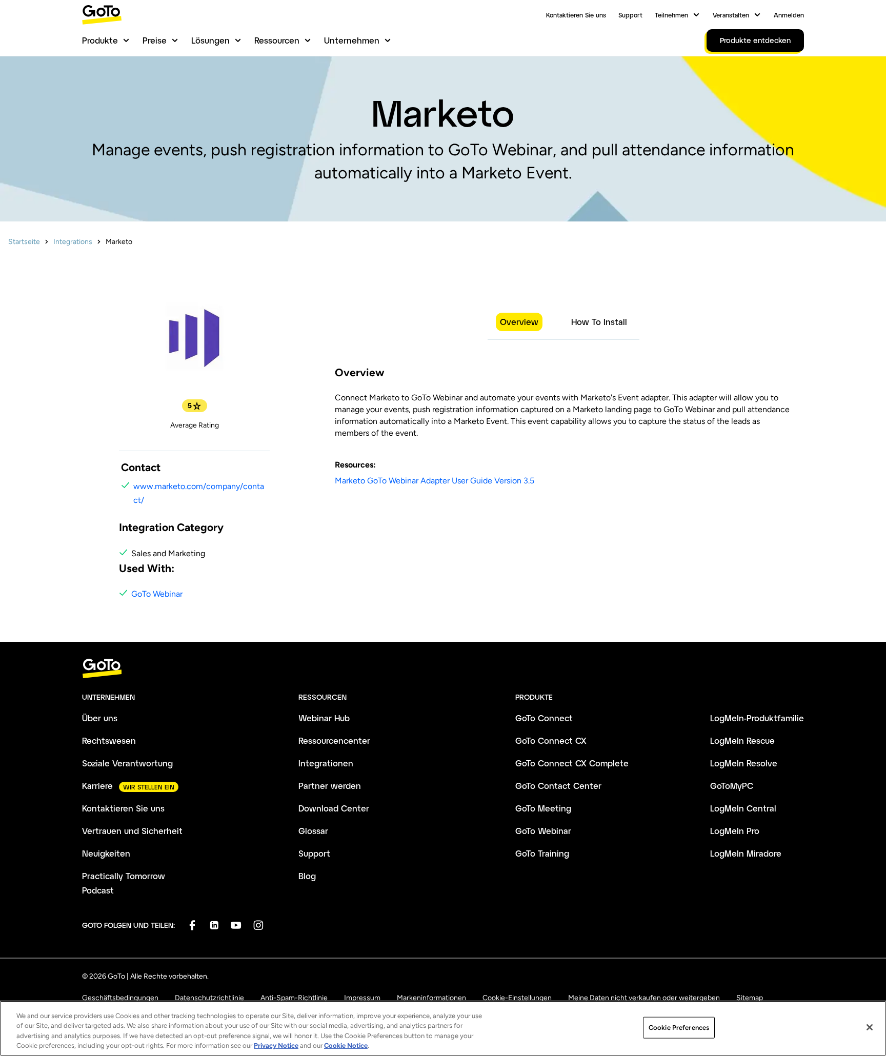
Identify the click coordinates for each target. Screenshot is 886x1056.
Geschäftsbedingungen (120, 997)
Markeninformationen (431, 997)
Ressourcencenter (334, 740)
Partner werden (329, 785)
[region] (443, 1028)
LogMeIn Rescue (742, 740)
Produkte (100, 40)
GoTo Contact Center (558, 785)
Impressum (362, 997)
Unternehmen (351, 40)
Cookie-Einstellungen (517, 997)
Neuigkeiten (106, 853)
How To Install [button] (599, 322)
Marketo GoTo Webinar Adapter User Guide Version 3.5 (434, 480)
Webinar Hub (324, 718)
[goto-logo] (443, 668)
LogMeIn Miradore (745, 853)
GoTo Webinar (157, 594)
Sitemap (749, 997)
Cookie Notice (346, 1045)
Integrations (72, 241)
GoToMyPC (731, 785)
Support (630, 14)
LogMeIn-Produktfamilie (757, 718)
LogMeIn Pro (734, 831)
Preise (155, 40)
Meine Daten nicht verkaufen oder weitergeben (644, 997)
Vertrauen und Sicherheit (132, 831)
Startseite (24, 241)
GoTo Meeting (543, 808)
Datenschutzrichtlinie (209, 997)
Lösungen (210, 40)
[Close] (869, 1027)
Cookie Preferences (679, 1027)
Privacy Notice (276, 1045)
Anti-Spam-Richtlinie (294, 997)
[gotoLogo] (102, 14)
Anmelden (789, 14)
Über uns (99, 718)
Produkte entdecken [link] (755, 40)
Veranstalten (731, 14)
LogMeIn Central (743, 808)
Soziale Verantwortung (127, 763)
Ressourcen (276, 40)
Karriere (97, 785)
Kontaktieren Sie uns (576, 14)
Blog (307, 876)
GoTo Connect (544, 718)
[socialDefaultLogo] (192, 925)
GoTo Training (542, 853)
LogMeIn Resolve (743, 763)
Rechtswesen (109, 740)
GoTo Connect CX (551, 740)
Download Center (333, 808)
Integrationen (325, 763)
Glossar (313, 831)
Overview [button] (519, 322)
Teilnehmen (671, 14)
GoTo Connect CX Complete (572, 763)
